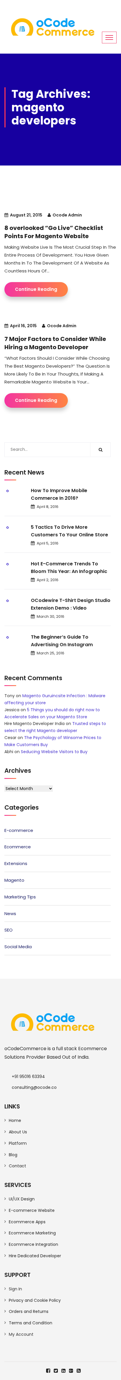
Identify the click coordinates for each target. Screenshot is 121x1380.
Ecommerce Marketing (32, 1233)
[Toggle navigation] (109, 37)
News (10, 913)
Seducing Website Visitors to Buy (54, 752)
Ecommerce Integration (33, 1244)
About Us (18, 1132)
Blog (13, 1155)
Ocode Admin (67, 215)
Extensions (15, 863)
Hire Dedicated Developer (35, 1256)
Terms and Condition (30, 1323)
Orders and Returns (28, 1311)
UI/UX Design (22, 1199)
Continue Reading (36, 289)
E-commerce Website (32, 1210)
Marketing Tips (20, 897)
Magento (14, 880)
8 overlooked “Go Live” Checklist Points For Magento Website (53, 232)
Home (15, 1120)
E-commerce (18, 830)
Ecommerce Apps (27, 1222)
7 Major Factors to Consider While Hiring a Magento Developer (55, 343)
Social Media (18, 947)
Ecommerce (17, 847)
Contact (17, 1166)
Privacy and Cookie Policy (35, 1300)
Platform (18, 1143)
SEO (8, 930)
